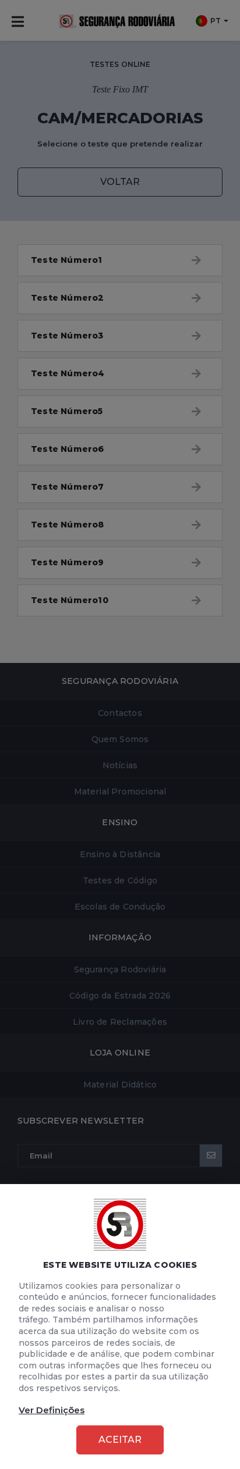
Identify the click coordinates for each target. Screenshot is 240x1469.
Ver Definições (51, 1409)
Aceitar (120, 1439)
